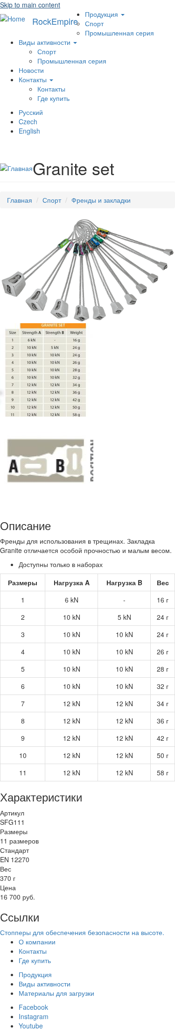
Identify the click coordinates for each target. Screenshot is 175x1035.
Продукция (102, 14)
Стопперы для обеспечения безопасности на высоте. (82, 932)
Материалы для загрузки (56, 993)
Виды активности (45, 42)
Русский (31, 112)
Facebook (33, 1007)
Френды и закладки (101, 200)
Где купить (53, 98)
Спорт (94, 23)
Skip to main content (30, 4)
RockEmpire (55, 21)
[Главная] (16, 168)
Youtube (31, 1025)
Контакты (34, 79)
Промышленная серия (119, 32)
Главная (19, 200)
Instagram (34, 1016)
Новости (31, 70)
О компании (37, 941)
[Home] (12, 18)
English (29, 130)
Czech (28, 121)
